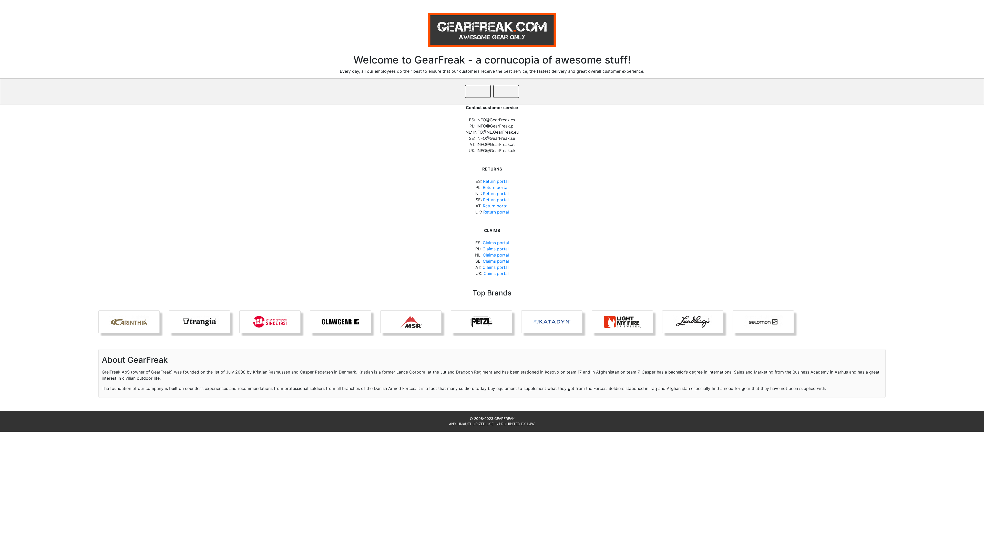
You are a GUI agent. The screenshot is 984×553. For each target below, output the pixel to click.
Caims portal (496, 273)
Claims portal (496, 242)
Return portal (496, 181)
